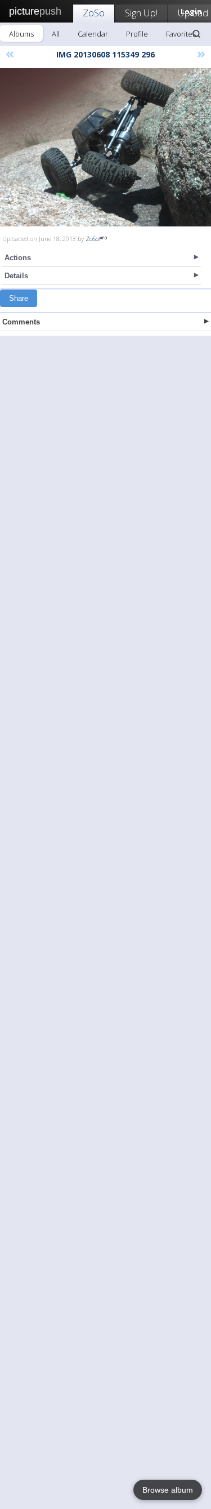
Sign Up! (141, 12)
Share (18, 298)
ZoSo (94, 12)
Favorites (181, 34)
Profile (137, 34)
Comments (21, 322)
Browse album (167, 1489)
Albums (21, 34)
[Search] (196, 34)
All (56, 34)
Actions (18, 257)
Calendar (93, 34)
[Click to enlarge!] (105, 147)
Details (16, 275)
